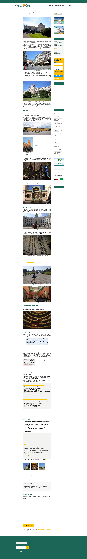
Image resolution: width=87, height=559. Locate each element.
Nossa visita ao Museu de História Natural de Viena (31, 405)
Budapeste (59, 119)
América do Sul (58, 5)
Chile (60, 120)
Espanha (60, 129)
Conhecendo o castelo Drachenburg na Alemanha (60, 54)
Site (23, 517)
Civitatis (30, 453)
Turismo (60, 149)
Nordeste (55, 139)
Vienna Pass (48, 376)
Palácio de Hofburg (47, 209)
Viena (24, 476)
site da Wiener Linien (43, 357)
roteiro (26, 183)
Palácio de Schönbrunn (27, 113)
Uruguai (61, 153)
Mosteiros (61, 138)
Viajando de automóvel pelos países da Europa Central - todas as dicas (34, 386)
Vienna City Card (26, 377)
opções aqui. (37, 378)
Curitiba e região (57, 126)
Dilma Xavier (44, 15)
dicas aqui (28, 431)
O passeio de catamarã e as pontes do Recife (60, 50)
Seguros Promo (26, 450)
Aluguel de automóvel (27, 447)
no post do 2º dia (41, 183)
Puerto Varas (56, 146)
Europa (63, 5)
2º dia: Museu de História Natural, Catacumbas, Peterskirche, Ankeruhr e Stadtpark (36, 400)
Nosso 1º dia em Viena (43, 143)
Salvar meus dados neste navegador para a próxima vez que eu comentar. (35, 521)
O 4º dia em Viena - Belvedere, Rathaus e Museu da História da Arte (34, 403)
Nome (37, 508)
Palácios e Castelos (57, 142)
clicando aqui (42, 233)
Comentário (37, 498)
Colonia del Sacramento (58, 123)
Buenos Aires (56, 120)
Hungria (61, 133)
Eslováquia (56, 129)
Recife (61, 146)
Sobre (70, 5)
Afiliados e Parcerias (20, 551)
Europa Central (60, 130)
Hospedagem (56, 133)
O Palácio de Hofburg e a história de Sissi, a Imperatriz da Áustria (33, 406)
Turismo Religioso (57, 152)
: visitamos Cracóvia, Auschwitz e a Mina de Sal (32, 388)
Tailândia (55, 149)
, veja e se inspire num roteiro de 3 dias (31, 390)
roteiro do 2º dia (31, 156)
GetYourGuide (26, 453)
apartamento (35, 114)
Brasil (53, 5)
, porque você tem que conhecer (30, 389)
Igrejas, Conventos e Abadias (57, 135)
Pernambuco (56, 145)
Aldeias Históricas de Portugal (57, 113)
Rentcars (47, 447)
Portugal (61, 145)
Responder (26, 489)
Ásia (66, 5)
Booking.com (26, 436)
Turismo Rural (56, 153)
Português (57, 13)
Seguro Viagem (27, 427)
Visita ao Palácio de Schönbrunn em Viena (30, 404)
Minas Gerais (56, 138)
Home (50, 5)
